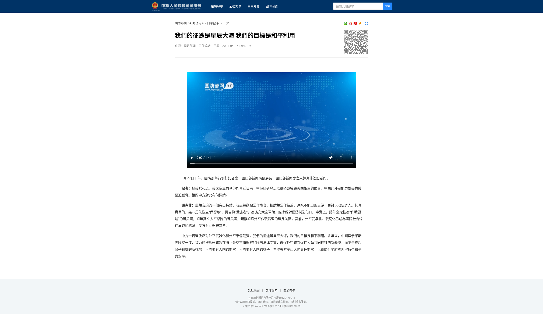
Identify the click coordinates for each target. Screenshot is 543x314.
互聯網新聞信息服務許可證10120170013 (271, 298)
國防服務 (272, 6)
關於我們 (289, 291)
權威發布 (217, 6)
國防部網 (181, 23)
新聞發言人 (196, 23)
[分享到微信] (345, 23)
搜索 (387, 6)
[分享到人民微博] (355, 23)
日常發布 (213, 23)
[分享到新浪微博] (350, 23)
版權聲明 (271, 291)
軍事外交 (253, 6)
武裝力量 (235, 6)
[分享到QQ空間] (360, 23)
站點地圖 (254, 291)
